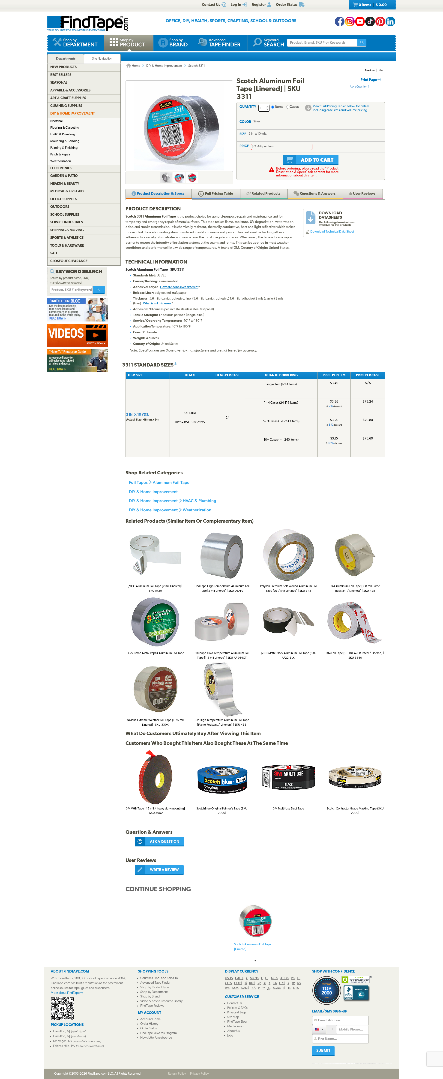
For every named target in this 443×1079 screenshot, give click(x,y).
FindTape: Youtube (360, 21)
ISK (275, 983)
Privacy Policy (199, 1074)
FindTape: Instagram (350, 21)
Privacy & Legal (237, 1012)
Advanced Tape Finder (155, 983)
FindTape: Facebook (339, 21)
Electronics (61, 168)
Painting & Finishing (64, 148)
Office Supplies (63, 199)
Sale (54, 253)
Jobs (230, 1035)
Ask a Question (359, 86)
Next (381, 70)
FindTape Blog (237, 1022)
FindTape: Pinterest (380, 21)
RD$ (252, 983)
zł (259, 988)
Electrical (56, 121)
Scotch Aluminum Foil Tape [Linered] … (252, 947)
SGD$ (277, 988)
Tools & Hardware (67, 246)
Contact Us (234, 1003)
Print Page (369, 80)
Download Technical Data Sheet (332, 231)
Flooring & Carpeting (64, 128)
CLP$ (228, 983)
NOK (235, 988)
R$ (293, 978)
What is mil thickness (157, 303)
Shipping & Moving (67, 230)
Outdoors (59, 207)
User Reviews (363, 194)
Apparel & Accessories (70, 90)
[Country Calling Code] (319, 1029)
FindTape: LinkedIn (390, 21)
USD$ (229, 978)
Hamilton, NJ (61, 1031)
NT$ (296, 988)
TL (289, 988)
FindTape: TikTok (370, 21)
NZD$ (245, 988)
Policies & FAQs (237, 1008)
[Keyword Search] (99, 290)
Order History (149, 1024)
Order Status (148, 1028)
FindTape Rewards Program (158, 1033)
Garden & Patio (64, 176)
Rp (259, 983)
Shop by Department (154, 992)
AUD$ (284, 978)
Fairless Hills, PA (64, 1046)
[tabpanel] (255, 928)
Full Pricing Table (218, 194)
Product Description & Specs (160, 194)
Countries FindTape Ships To (159, 978)
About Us (233, 1031)
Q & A (317, 194)
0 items (372, 5)
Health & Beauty (64, 184)
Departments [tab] (65, 59)
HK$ (282, 983)
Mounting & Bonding (64, 141)
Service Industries (66, 222)
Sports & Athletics (67, 238)
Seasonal (58, 83)
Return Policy (177, 1074)
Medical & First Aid (67, 191)
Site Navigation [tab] (102, 59)
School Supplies (64, 215)
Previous (370, 70)
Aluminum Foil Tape (171, 482)
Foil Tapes (138, 482)
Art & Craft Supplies (68, 98)
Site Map (233, 1017)
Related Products (265, 194)
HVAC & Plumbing (199, 500)
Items (279, 107)
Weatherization (197, 509)
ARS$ (274, 978)
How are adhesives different (179, 287)
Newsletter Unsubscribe (156, 1038)
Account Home (150, 1019)
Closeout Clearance (68, 261)
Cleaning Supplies (66, 106)
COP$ (238, 983)
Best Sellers (60, 75)
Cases (294, 107)
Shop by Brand (150, 996)
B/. (253, 988)
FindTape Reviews (152, 1006)
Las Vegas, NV (62, 1041)
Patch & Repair (60, 154)
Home (135, 66)
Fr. (298, 978)
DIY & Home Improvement (164, 66)
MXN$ (254, 978)
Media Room (235, 1026)
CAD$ (239, 978)
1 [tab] (255, 960)
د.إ (266, 978)
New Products (63, 67)
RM (227, 988)
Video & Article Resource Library (161, 1001)
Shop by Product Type (154, 987)
